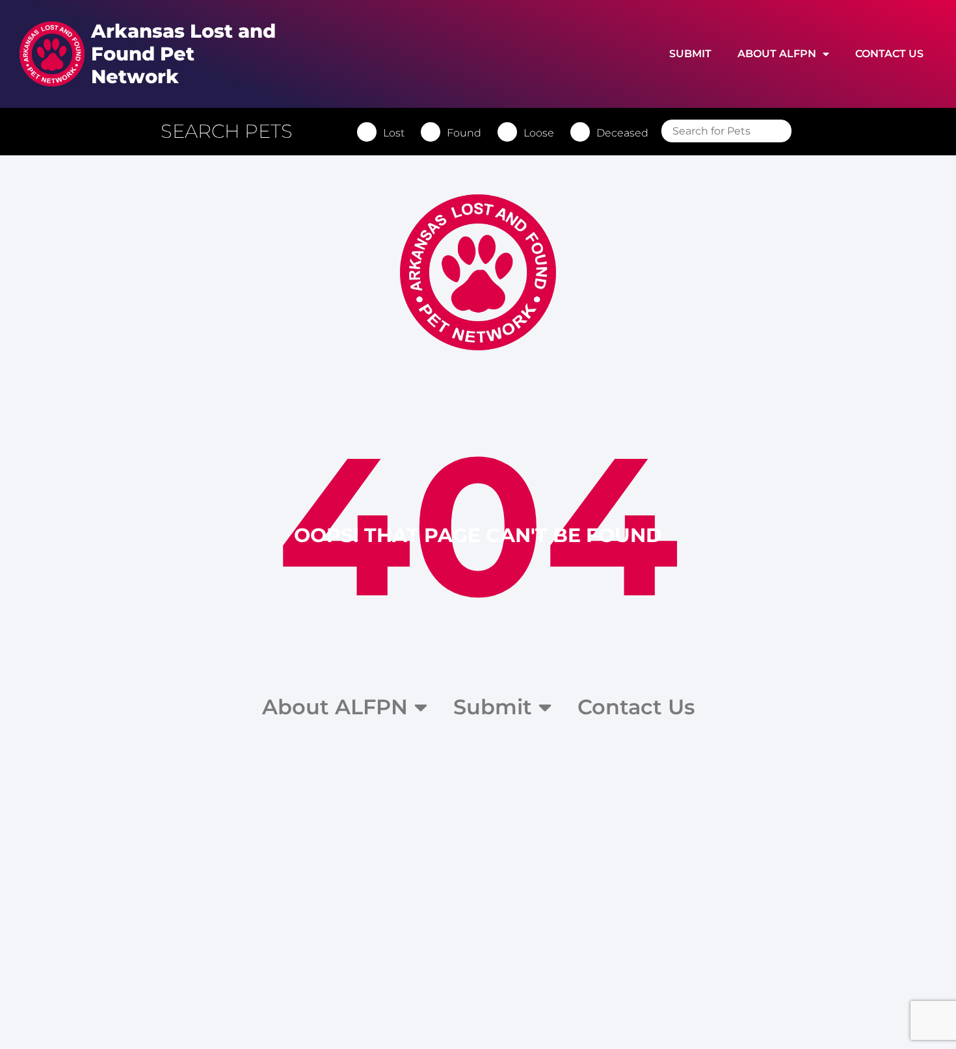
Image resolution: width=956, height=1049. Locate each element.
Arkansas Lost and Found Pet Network (183, 53)
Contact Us (889, 53)
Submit (690, 53)
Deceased (622, 133)
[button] (233, 131)
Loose (539, 133)
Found (464, 133)
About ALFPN (776, 53)
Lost (394, 133)
